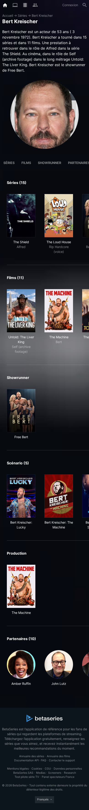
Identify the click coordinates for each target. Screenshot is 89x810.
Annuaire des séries (31, 756)
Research (70, 772)
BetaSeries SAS (23, 772)
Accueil (7, 15)
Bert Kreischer (42, 15)
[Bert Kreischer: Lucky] (21, 496)
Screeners (54, 772)
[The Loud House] (58, 215)
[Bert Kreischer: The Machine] (58, 496)
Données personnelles (68, 768)
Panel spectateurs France (58, 777)
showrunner (49, 163)
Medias (40, 772)
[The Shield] (21, 215)
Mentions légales (18, 768)
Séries (22, 15)
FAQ (43, 760)
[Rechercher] (84, 5)
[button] (21, 668)
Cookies (36, 768)
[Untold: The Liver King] (21, 310)
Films (26, 163)
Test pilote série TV (27, 777)
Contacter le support (62, 760)
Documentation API (26, 760)
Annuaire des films (58, 756)
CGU (48, 768)
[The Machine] (58, 310)
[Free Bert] (21, 410)
